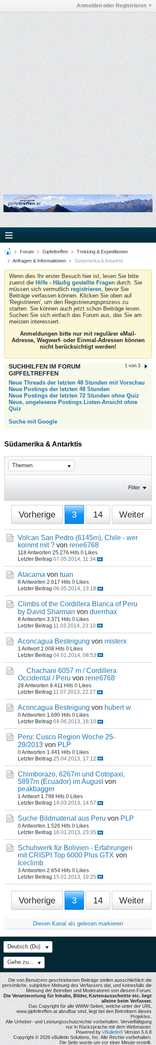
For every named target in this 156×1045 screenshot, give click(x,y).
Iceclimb (30, 863)
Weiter (131, 514)
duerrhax (103, 611)
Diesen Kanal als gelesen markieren (78, 923)
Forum (27, 251)
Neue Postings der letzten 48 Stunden (59, 389)
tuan (66, 574)
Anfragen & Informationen (39, 260)
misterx (115, 641)
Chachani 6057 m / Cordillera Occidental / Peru (67, 674)
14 (98, 514)
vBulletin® (112, 1032)
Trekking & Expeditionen (102, 251)
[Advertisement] (78, 97)
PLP (64, 744)
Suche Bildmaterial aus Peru (62, 818)
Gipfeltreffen (55, 251)
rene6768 (84, 545)
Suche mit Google (33, 421)
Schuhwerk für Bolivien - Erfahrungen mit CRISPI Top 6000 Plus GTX (75, 851)
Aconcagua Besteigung (54, 641)
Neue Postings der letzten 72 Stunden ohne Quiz (74, 395)
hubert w (117, 707)
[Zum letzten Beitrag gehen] (100, 559)
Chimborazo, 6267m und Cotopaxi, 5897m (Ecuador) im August (71, 777)
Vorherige (37, 514)
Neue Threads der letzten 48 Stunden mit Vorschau (77, 382)
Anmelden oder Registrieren (111, 6)
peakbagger (36, 789)
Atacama (31, 574)
